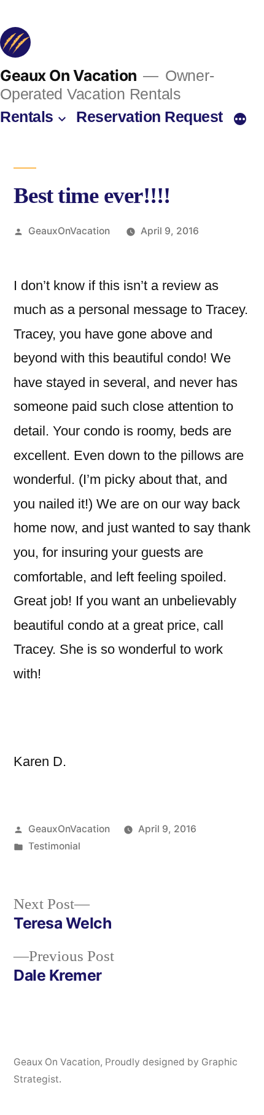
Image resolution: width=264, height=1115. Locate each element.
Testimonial (54, 846)
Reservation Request (149, 117)
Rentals (26, 117)
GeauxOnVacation (69, 231)
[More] (240, 119)
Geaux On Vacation (68, 75)
